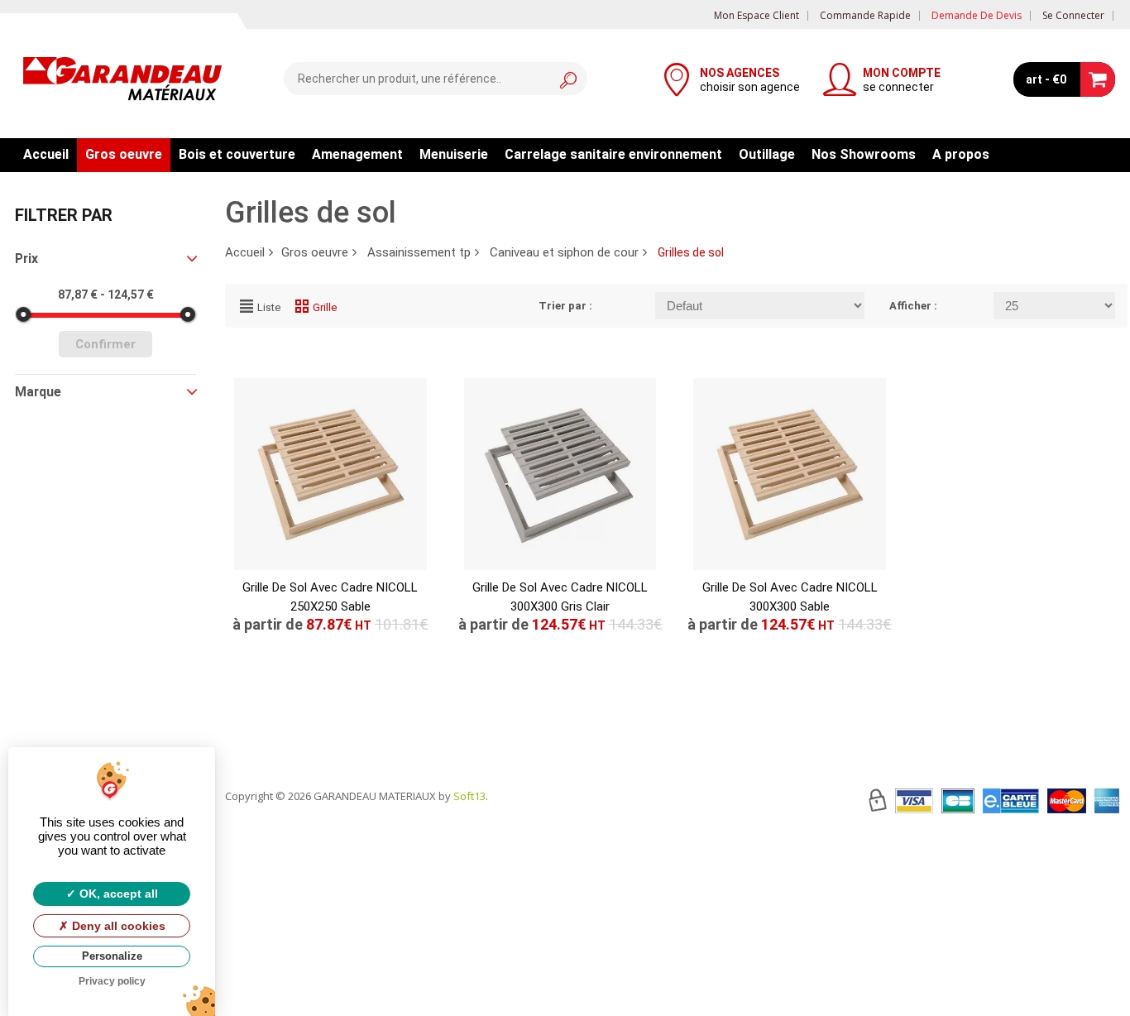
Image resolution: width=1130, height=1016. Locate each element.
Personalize (112, 956)
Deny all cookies (117, 925)
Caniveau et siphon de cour (564, 252)
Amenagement (357, 154)
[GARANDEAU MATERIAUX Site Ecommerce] (122, 81)
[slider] (23, 314)
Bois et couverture (237, 154)
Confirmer (105, 344)
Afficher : (913, 306)
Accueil (46, 154)
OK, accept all (117, 893)
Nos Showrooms (864, 154)
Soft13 (469, 795)
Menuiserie (453, 154)
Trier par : (565, 306)
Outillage (767, 154)
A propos (960, 154)
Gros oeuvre (123, 154)
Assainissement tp (419, 252)
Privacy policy (112, 981)
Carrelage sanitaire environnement (613, 154)
